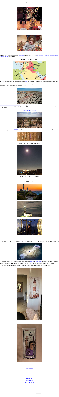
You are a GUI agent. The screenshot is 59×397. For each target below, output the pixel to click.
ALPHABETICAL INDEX (29, 378)
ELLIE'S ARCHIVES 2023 (29, 368)
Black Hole (6, 56)
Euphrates (26, 81)
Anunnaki (20, 55)
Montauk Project (32, 261)
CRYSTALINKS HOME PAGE (29, 380)
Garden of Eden (16, 129)
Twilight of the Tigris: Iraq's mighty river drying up (29, 110)
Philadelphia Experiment (38, 261)
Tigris (2, 81)
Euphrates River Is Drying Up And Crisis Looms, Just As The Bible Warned (10, 105)
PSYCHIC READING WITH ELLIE (29, 382)
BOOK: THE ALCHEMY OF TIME (29, 384)
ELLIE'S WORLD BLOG (29, 370)
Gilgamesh (22, 55)
